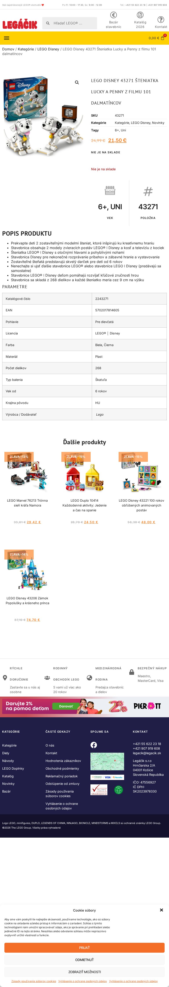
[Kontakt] (161, 19)
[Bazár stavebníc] (113, 15)
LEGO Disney (48, 49)
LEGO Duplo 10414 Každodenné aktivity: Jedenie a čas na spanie (84, 505)
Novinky (158, 123)
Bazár (6, 791)
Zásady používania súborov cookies (33, 981)
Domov (8, 49)
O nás (50, 745)
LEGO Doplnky (13, 768)
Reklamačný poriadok (62, 776)
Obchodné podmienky (62, 768)
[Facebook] (93, 745)
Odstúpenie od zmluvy (62, 783)
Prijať (84, 948)
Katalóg (8, 776)
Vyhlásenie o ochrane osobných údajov (82, 981)
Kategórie (26, 49)
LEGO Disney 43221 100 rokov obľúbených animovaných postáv (141, 505)
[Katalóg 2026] (140, 15)
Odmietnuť (84, 960)
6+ (117, 130)
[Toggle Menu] (6, 38)
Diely (5, 753)
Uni (123, 130)
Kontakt (161, 27)
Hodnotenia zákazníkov (63, 761)
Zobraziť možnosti (84, 972)
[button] (162, 910)
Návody (8, 761)
